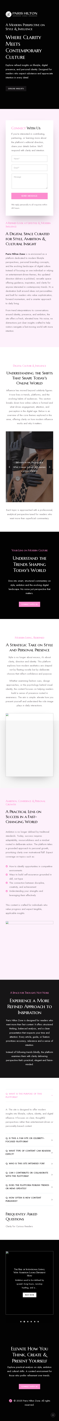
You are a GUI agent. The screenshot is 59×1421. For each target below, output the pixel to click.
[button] (21, 1321)
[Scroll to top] (53, 1414)
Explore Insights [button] (16, 89)
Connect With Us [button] (29, 604)
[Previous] (9, 474)
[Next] (49, 474)
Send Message (29, 196)
